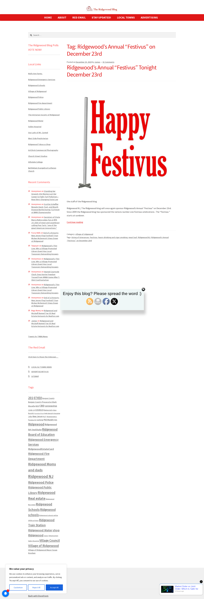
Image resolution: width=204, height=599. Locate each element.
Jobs (30, 416)
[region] (36, 578)
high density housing (52, 413)
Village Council (49, 540)
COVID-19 (31, 410)
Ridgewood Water (35, 121)
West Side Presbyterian (38, 138)
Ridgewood (36, 424)
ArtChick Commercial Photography (43, 150)
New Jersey (38, 416)
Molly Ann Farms (35, 73)
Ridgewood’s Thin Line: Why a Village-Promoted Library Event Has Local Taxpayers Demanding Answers (44, 249)
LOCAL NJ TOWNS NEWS (41, 367)
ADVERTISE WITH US (40, 371)
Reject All (36, 587)
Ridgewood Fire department (40, 103)
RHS (55, 420)
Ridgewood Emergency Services (41, 79)
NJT (44, 416)
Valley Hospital (34, 126)
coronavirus (51, 405)
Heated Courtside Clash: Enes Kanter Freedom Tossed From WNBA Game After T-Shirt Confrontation (45, 275)
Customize (18, 587)
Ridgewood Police (35, 97)
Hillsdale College (35, 162)
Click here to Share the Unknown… (43, 357)
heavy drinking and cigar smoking (113, 237)
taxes (46, 536)
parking (40, 420)
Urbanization (53, 536)
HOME (48, 17)
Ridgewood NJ (144, 237)
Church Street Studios (37, 156)
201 (30, 398)
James (97, 62)
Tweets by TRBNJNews (38, 336)
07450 (38, 398)
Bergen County (48, 398)
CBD (41, 405)
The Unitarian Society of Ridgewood (44, 115)
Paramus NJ (32, 420)
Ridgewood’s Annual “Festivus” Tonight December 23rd (111, 71)
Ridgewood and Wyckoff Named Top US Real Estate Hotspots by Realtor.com (45, 313)
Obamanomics (52, 416)
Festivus (93, 237)
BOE (37, 406)
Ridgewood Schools (36, 85)
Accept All (54, 587)
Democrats (48, 410)
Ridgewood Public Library (39, 109)
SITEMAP (35, 376)
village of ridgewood (84, 234)
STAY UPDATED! (101, 17)
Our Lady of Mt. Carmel (38, 132)
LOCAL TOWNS (126, 17)
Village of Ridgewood (37, 91)
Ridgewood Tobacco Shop (39, 144)
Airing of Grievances (80, 237)
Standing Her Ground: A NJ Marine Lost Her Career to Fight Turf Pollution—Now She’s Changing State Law (45, 195)
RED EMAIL (79, 17)
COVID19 (39, 410)
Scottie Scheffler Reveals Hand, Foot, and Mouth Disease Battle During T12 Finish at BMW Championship (45, 208)
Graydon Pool (39, 413)
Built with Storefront (38, 595)
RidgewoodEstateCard (41, 449)
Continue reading (75, 222)
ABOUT (62, 17)
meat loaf (133, 237)
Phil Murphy (49, 420)
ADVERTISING (149, 17)
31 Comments (108, 62)
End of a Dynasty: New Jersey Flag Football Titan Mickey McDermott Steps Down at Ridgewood (45, 237)
